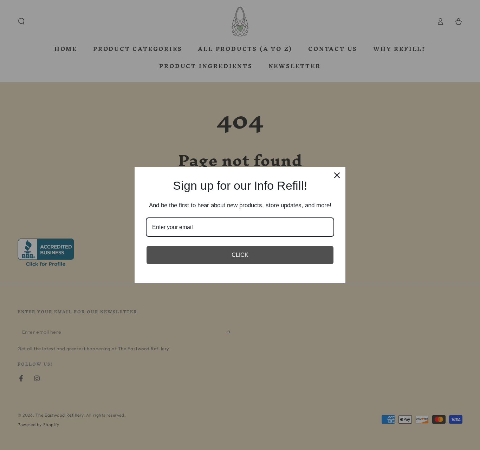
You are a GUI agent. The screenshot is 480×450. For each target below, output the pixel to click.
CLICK (240, 255)
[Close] (337, 175)
